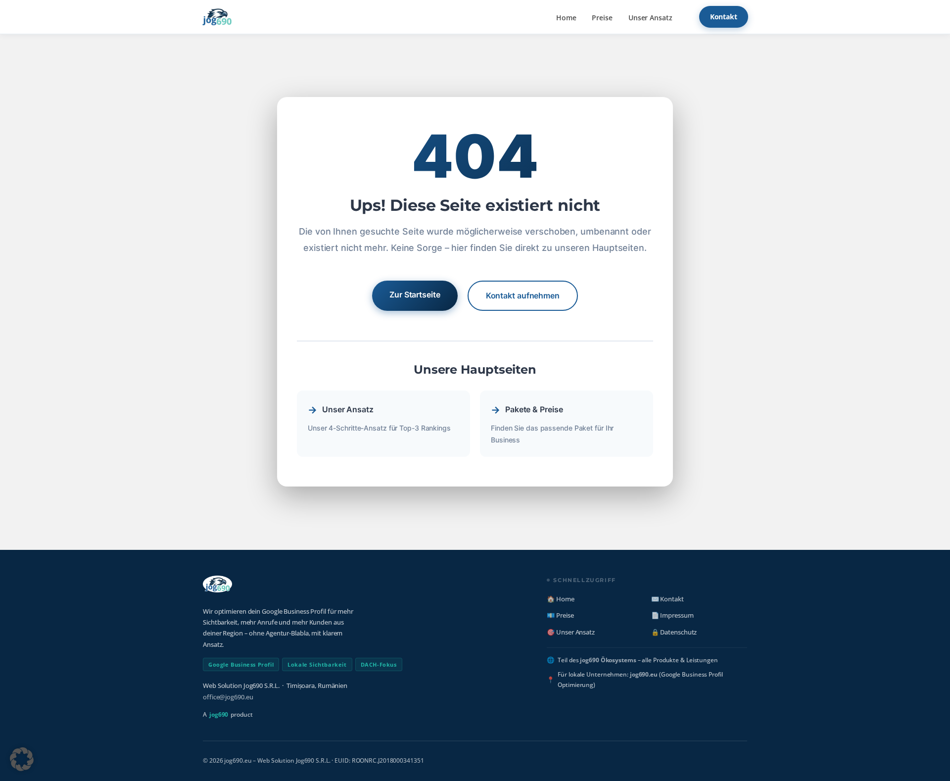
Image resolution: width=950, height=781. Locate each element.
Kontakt (723, 16)
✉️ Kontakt (667, 598)
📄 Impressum (672, 615)
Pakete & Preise (534, 409)
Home (566, 17)
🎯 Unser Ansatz (571, 632)
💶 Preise (560, 615)
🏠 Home (560, 598)
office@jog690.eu (228, 696)
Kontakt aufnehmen (523, 295)
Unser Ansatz (650, 17)
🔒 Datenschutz (674, 632)
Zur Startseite (414, 294)
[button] (22, 759)
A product (228, 714)
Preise (602, 17)
